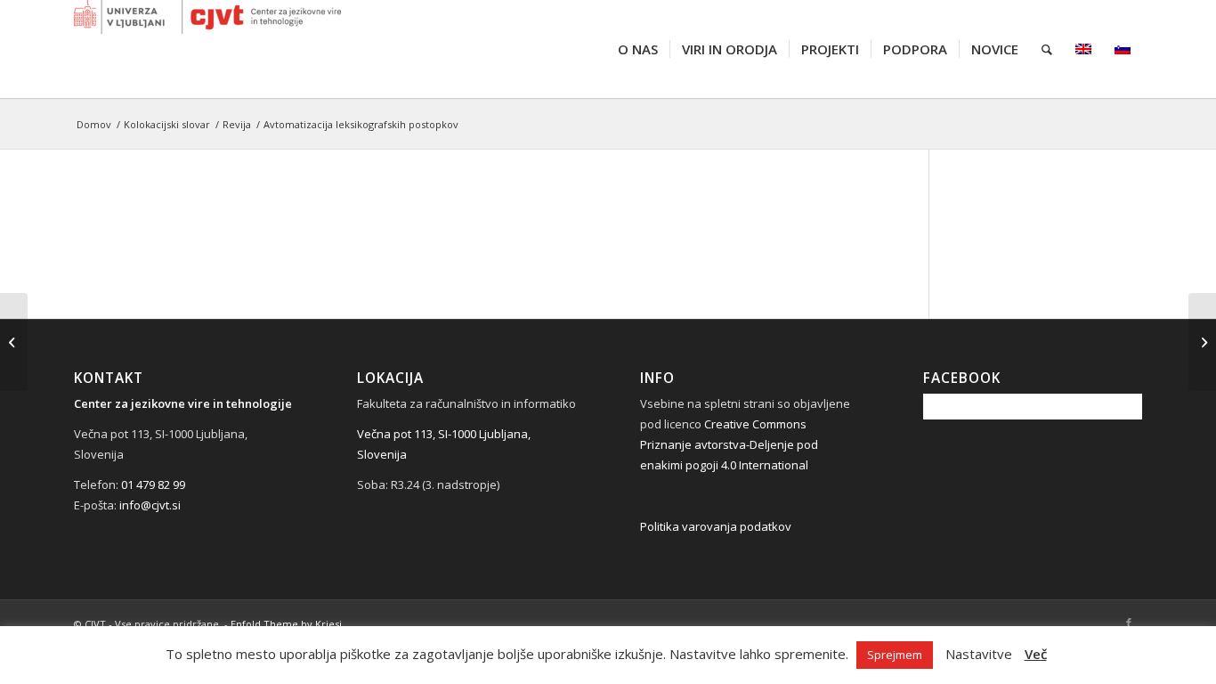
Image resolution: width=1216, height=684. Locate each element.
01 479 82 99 (153, 484)
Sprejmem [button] (894, 655)
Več (1036, 654)
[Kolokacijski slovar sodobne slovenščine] (14, 342)
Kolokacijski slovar (167, 124)
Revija (237, 124)
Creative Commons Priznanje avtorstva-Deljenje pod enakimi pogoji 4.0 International (729, 444)
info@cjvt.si (150, 505)
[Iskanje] (1047, 49)
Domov (94, 124)
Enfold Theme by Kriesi (286, 624)
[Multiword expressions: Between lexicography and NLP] (1202, 342)
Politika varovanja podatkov (715, 526)
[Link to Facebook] (1128, 622)
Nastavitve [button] (978, 654)
